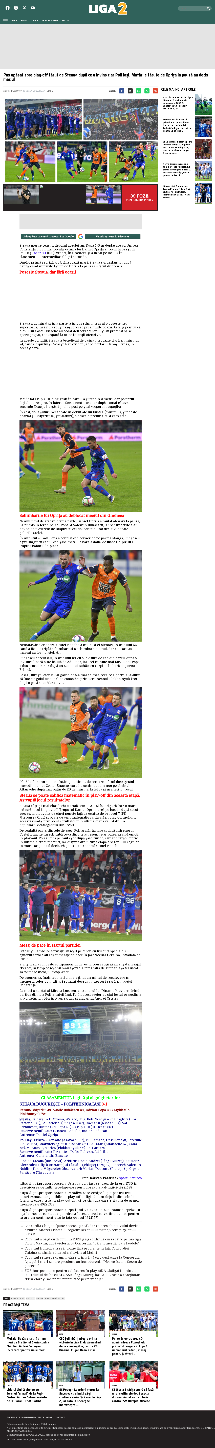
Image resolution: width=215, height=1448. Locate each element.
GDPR (49, 1417)
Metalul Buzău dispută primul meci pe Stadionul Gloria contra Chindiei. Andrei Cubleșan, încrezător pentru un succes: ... (28, 1344)
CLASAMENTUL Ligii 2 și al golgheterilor (80, 1098)
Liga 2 (14, 20)
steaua (39, 1298)
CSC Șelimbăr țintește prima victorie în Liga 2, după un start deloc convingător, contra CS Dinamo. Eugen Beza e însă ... (80, 1344)
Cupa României (50, 20)
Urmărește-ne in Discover (112, 236)
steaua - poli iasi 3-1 (54, 1298)
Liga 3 (24, 20)
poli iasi (30, 1298)
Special (66, 20)
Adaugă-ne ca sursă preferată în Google (49, 236)
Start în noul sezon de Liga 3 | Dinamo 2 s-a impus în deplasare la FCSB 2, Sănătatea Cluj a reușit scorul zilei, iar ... (178, 102)
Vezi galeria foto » (139, 197)
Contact (60, 1417)
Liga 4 (34, 20)
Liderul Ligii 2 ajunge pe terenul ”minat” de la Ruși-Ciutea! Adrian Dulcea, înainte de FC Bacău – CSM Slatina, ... (27, 1395)
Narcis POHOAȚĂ (12, 91)
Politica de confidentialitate (25, 1417)
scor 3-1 (40, 253)
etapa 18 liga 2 (17, 1298)
